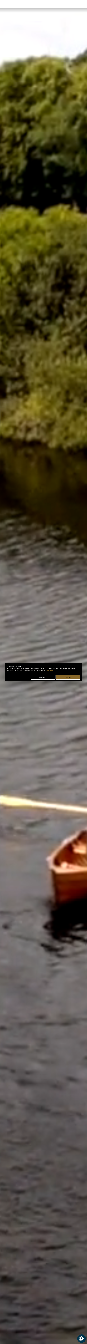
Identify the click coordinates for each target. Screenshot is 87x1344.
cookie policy (49, 670)
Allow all (68, 677)
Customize (42, 677)
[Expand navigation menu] (4, 4)
